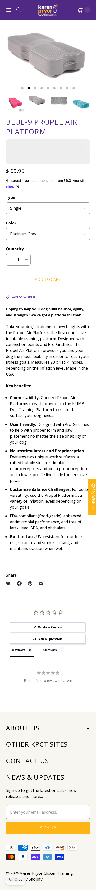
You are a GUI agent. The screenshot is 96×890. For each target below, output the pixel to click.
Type (10, 197)
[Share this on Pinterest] (30, 583)
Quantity (15, 249)
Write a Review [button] (50, 627)
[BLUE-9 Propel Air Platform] (48, 54)
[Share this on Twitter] (10, 583)
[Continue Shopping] (83, 10)
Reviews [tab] (18, 650)
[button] (20, 297)
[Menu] (9, 10)
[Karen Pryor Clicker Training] (48, 10)
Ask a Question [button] (50, 639)
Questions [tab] (49, 650)
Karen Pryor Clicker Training (46, 873)
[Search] (19, 10)
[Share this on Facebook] (19, 583)
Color (11, 223)
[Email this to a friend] (40, 583)
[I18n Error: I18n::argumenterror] (15, 103)
